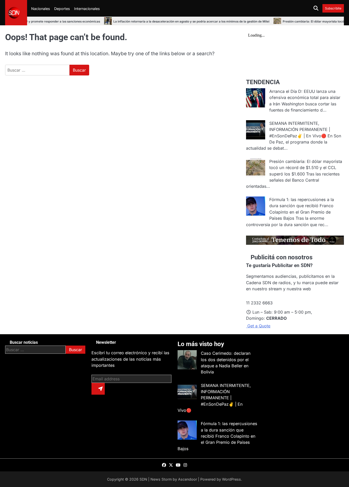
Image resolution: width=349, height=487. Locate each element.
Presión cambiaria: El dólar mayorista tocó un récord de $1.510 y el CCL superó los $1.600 (305, 167)
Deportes (62, 8)
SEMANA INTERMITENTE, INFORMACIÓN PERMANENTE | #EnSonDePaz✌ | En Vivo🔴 (299, 129)
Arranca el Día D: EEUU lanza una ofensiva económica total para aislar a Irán (304, 97)
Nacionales (40, 8)
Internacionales (87, 8)
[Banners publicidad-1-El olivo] (295, 243)
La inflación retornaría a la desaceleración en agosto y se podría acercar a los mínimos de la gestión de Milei (182, 21)
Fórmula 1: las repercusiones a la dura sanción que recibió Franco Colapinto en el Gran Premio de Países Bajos (217, 436)
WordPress (231, 479)
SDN (143, 479)
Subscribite (333, 8)
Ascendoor (187, 479)
